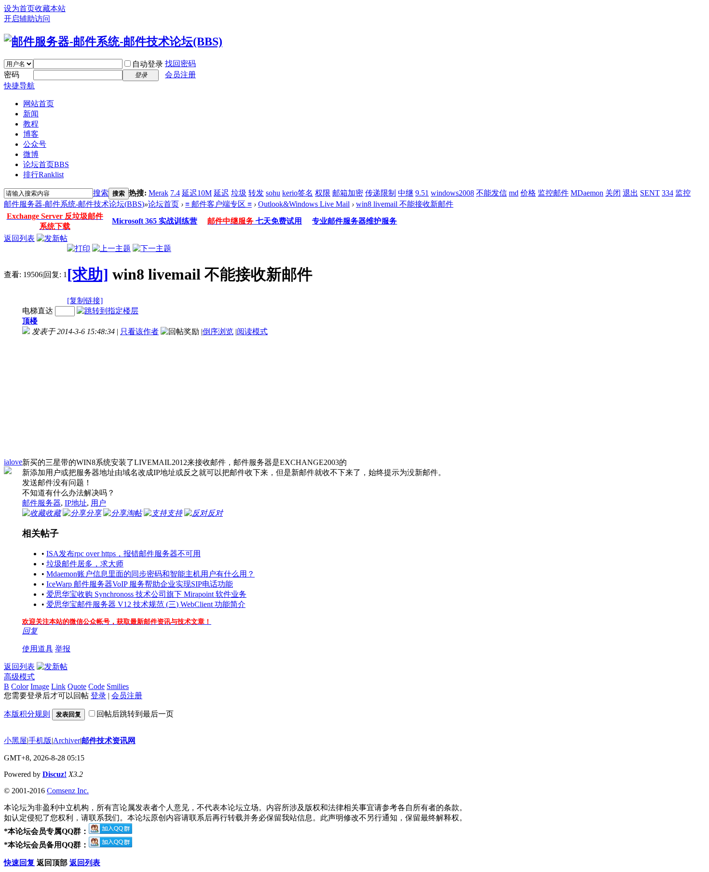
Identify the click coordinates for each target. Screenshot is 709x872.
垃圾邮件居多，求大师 (84, 564)
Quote (77, 686)
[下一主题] (152, 248)
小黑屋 (15, 740)
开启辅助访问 (27, 18)
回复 (30, 631)
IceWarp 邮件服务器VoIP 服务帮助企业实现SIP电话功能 (139, 584)
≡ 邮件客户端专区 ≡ (218, 204)
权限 (322, 193)
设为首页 (19, 8)
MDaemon (587, 193)
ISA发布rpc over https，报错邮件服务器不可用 (123, 553)
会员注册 (180, 74)
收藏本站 (50, 8)
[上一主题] (111, 248)
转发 (256, 193)
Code (96, 686)
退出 (630, 193)
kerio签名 (297, 193)
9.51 (422, 193)
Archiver (66, 740)
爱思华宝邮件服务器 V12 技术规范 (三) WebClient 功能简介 (145, 604)
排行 (43, 174)
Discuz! (54, 774)
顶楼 (30, 321)
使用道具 (37, 649)
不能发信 (491, 193)
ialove (13, 462)
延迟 (221, 193)
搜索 (101, 193)
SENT (650, 193)
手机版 (40, 740)
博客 (31, 134)
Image (39, 686)
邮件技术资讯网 (109, 740)
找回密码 (180, 63)
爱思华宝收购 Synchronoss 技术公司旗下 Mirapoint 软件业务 (146, 594)
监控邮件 (553, 193)
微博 (31, 154)
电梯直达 (37, 311)
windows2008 (452, 193)
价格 (528, 193)
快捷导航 (19, 86)
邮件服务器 (41, 503)
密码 (11, 74)
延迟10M (197, 193)
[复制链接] (85, 300)
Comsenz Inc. (68, 791)
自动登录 (147, 64)
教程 (31, 124)
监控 (683, 193)
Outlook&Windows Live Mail (304, 204)
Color (19, 686)
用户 (98, 503)
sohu (273, 193)
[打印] (78, 248)
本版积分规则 (27, 714)
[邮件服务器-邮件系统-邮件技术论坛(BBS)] (113, 41)
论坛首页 (46, 164)
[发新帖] (52, 238)
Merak (158, 193)
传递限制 (380, 193)
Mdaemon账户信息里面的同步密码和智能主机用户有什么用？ (150, 574)
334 (667, 193)
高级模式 (19, 677)
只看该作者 (139, 331)
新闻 (31, 114)
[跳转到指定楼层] (107, 311)
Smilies (118, 686)
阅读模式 (252, 331)
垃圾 (238, 193)
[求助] (88, 274)
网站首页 (38, 103)
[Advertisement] (87, 397)
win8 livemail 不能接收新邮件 (404, 204)
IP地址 (76, 503)
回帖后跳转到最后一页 (135, 714)
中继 (405, 193)
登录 (98, 695)
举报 (62, 649)
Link (58, 686)
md (513, 193)
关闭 (613, 193)
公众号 (34, 144)
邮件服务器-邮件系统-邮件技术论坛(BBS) (74, 204)
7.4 (175, 193)
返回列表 (19, 238)
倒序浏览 (218, 331)
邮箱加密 (347, 193)
